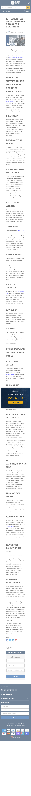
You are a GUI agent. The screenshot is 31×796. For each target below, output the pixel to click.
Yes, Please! (15, 402)
